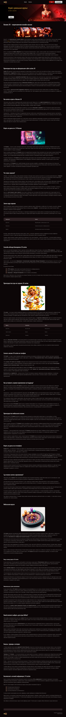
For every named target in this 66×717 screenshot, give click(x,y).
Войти (52, 2)
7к (29, 233)
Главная (25, 2)
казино (8, 40)
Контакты (30, 2)
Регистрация (59, 2)
